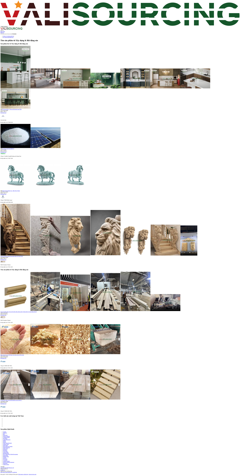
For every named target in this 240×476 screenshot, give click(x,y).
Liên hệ (5, 467)
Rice (4, 434)
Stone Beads (5, 455)
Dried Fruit (5, 435)
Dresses (4, 441)
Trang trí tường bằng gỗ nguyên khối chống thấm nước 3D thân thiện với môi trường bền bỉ (18, 311)
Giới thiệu (2, 467)
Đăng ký (2, 32)
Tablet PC (5, 432)
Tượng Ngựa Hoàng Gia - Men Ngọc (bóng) (11, 190)
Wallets (4, 440)
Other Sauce (5, 448)
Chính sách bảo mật (32, 474)
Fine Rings (5, 438)
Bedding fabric (6, 456)
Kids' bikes (5, 458)
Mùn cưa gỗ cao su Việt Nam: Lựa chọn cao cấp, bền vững (12, 355)
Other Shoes (5, 445)
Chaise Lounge (6, 464)
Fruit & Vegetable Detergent (8, 462)
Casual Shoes (5, 452)
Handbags (5, 449)
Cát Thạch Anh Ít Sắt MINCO (8, 148)
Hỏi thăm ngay (3, 112)
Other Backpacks (6, 447)
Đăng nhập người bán (4, 472)
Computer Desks (6, 437)
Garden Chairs (6, 444)
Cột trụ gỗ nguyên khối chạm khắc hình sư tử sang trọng (11, 256)
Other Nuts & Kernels (7, 443)
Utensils (4, 457)
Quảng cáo (2, 470)
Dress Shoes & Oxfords (7, 446)
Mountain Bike (6, 453)
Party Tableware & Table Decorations (10, 454)
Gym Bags (5, 460)
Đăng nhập (2, 31)
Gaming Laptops (6, 461)
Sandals (4, 431)
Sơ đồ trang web (10, 467)
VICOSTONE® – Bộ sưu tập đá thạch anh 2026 (12, 109)
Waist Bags (5, 463)
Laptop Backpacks (6, 439)
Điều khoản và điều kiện (23, 474)
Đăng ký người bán (13, 472)
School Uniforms (6, 436)
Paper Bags (5, 451)
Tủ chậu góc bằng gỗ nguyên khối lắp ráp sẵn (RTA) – (11, 400)
